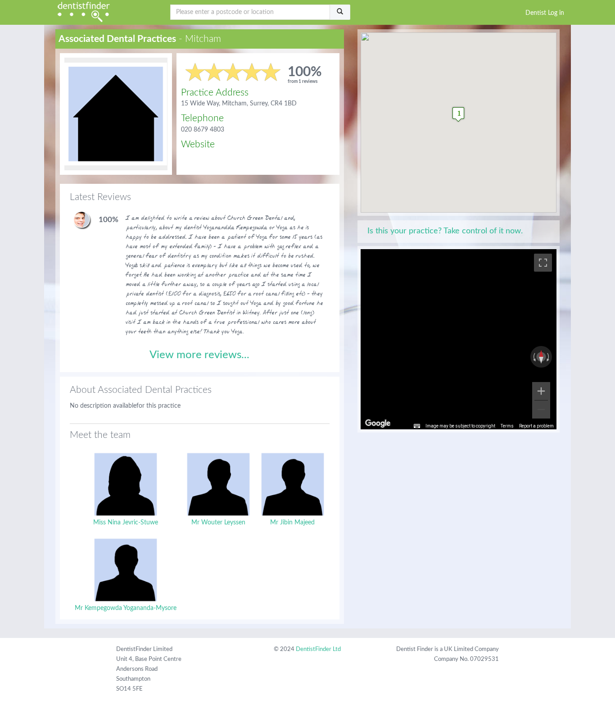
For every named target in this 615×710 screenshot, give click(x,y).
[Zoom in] (541, 391)
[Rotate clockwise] (549, 357)
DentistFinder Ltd (318, 649)
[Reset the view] (541, 357)
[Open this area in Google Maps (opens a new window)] (378, 423)
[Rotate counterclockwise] (533, 357)
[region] (458, 339)
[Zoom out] (541, 410)
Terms (507, 425)
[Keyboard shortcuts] (417, 426)
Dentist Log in (544, 13)
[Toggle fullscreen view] (543, 263)
